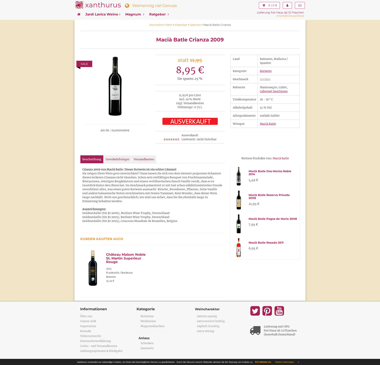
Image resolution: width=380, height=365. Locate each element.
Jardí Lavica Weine (101, 14)
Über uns (86, 316)
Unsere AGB (88, 321)
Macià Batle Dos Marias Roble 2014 (270, 172)
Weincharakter (207, 309)
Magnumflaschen (152, 326)
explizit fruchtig (208, 326)
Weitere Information (284, 362)
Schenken (147, 343)
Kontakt (85, 331)
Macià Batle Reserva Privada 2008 (269, 196)
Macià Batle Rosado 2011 (266, 242)
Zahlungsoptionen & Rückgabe (101, 351)
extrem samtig (207, 316)
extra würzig (205, 331)
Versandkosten (144, 159)
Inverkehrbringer (117, 159)
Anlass (144, 338)
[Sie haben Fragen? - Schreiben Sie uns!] (300, 5)
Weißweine (148, 321)
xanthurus (103, 5)
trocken (265, 79)
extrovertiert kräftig (211, 321)
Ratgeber (158, 14)
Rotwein (266, 71)
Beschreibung (91, 159)
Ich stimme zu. (263, 362)
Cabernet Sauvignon (274, 91)
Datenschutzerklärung (95, 341)
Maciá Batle (268, 124)
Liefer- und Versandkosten (98, 346)
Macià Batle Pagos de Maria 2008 (273, 219)
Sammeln (147, 348)
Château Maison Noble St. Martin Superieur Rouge (126, 258)
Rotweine (147, 316)
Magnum (133, 14)
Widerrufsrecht (90, 336)
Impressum (88, 326)
